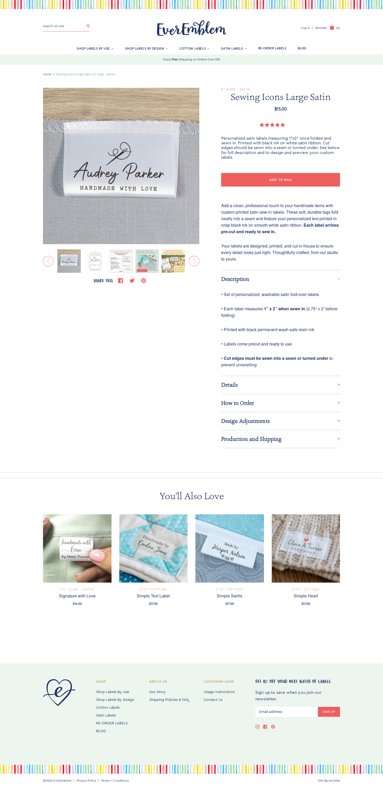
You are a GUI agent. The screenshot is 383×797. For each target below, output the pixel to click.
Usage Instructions (219, 692)
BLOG (302, 48)
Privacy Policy (86, 780)
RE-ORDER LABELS (272, 48)
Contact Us (213, 700)
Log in (305, 27)
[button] (273, 125)
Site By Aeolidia (329, 780)
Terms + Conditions (115, 780)
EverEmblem (62, 780)
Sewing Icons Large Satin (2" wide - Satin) (85, 74)
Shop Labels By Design (144, 48)
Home (47, 74)
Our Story (157, 692)
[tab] (280, 279)
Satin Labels (232, 48)
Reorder (321, 27)
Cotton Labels (193, 48)
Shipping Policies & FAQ (169, 700)
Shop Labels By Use (93, 48)
